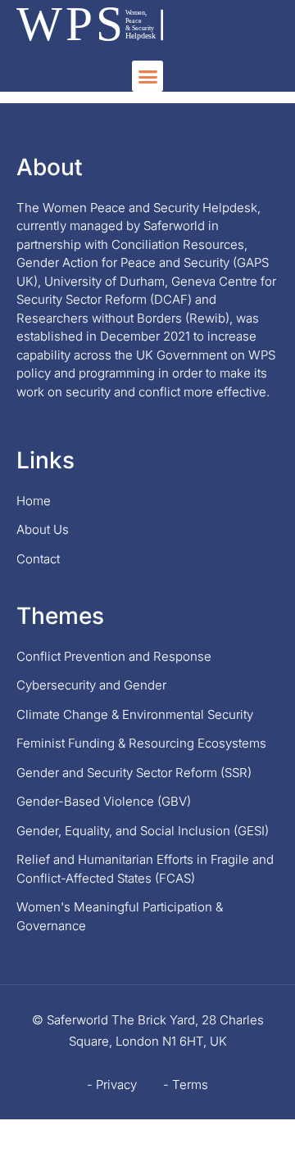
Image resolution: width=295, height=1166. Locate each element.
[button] (147, 76)
